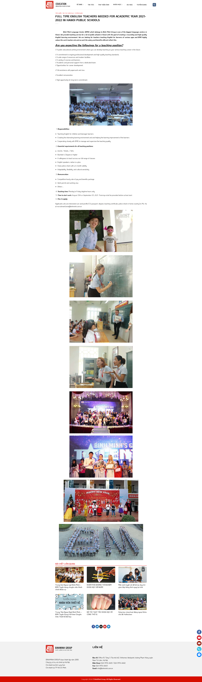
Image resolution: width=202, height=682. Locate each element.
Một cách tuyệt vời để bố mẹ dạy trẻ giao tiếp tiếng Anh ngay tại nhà (131, 586)
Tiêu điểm (58, 13)
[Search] (154, 5)
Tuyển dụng (142, 5)
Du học (130, 5)
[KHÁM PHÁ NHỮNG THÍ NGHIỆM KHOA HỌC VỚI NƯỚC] (101, 575)
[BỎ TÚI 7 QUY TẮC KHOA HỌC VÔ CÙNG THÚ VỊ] (101, 602)
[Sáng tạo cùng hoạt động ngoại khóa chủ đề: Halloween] (132, 602)
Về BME (79, 4)
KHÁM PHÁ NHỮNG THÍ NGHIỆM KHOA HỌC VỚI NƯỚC (99, 586)
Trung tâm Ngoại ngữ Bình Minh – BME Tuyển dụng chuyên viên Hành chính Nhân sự (68, 587)
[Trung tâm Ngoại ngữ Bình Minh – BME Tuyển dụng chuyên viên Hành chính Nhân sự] (69, 575)
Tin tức (91, 5)
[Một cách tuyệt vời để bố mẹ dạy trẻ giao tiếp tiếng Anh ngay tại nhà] (132, 575)
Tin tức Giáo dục (68, 13)
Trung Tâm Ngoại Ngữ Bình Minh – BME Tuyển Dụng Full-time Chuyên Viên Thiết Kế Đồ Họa (68, 614)
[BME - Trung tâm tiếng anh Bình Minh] (59, 4)
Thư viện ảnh (103, 5)
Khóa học (117, 4)
